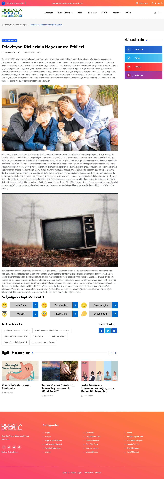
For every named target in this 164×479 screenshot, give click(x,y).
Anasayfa (48, 13)
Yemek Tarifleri (92, 448)
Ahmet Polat (14, 52)
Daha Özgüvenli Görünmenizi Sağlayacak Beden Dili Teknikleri (97, 388)
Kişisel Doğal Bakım (135, 437)
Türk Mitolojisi (133, 452)
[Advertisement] (143, 122)
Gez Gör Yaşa (92, 444)
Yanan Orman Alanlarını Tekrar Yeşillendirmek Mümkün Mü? (57, 388)
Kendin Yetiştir (133, 444)
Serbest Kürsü (92, 452)
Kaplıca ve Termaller (53, 440)
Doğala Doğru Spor (53, 448)
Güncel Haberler (65, 13)
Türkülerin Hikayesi (135, 440)
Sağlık (79, 13)
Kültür (104, 13)
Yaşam (116, 13)
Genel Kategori (21, 25)
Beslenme (92, 13)
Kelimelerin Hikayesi (53, 444)
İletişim (128, 13)
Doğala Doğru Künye (10, 452)
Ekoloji (47, 452)
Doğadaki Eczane (93, 437)
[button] (111, 353)
